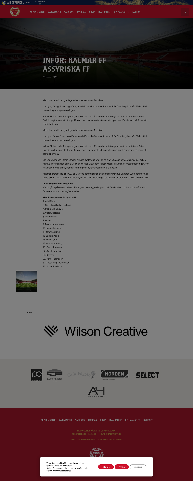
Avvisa (122, 467)
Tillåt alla (105, 467)
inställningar (65, 470)
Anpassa (138, 467)
